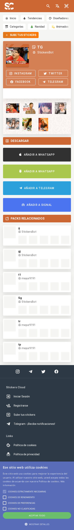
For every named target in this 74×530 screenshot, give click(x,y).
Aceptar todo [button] (37, 515)
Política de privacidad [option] (26, 454)
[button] (57, 6)
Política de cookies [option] (25, 445)
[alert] (37, 496)
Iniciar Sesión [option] (22, 396)
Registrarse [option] (21, 405)
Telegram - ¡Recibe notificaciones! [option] (34, 423)
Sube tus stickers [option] (24, 414)
